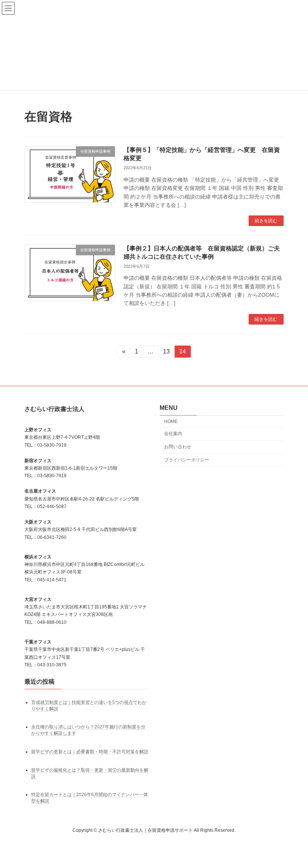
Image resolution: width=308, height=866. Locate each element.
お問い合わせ (177, 446)
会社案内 (173, 433)
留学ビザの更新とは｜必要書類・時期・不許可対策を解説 (89, 751)
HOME (171, 421)
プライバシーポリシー (186, 460)
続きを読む (266, 220)
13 (166, 353)
